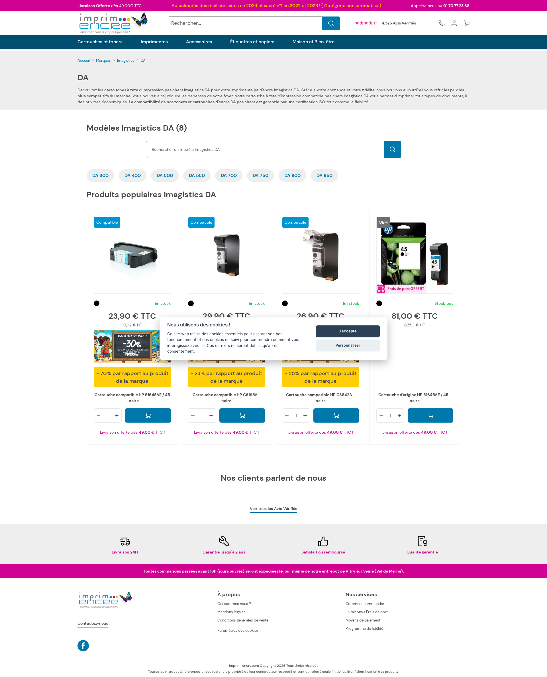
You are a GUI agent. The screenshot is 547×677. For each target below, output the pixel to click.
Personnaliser (348, 345)
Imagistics (125, 60)
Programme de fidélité (364, 628)
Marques (103, 60)
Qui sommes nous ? (234, 603)
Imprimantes (154, 42)
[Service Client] (441, 23)
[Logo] (112, 23)
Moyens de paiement (363, 620)
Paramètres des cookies (238, 630)
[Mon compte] (454, 23)
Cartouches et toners (100, 42)
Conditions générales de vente (242, 620)
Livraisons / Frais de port (367, 612)
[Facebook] (83, 645)
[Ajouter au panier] (148, 415)
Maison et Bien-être (313, 42)
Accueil (83, 60)
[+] (116, 415)
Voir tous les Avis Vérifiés (273, 508)
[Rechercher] (331, 23)
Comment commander (365, 603)
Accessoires (199, 42)
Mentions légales (231, 612)
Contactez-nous (92, 623)
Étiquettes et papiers (252, 42)
